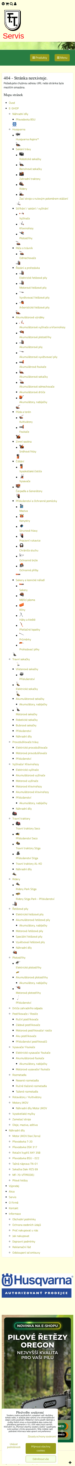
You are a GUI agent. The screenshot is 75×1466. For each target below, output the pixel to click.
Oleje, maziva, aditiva (25, 1125)
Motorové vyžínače (27, 781)
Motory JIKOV (20, 1102)
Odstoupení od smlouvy (26, 1252)
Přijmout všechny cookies (40, 1448)
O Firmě (13, 1202)
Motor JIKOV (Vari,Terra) (26, 1136)
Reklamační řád (21, 1247)
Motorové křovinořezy (29, 786)
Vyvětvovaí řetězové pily (30, 942)
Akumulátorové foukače (30, 1058)
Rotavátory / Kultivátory (27, 1097)
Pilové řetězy (20, 1180)
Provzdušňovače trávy (25, 742)
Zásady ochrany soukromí (42, 1436)
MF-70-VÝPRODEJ (23, 1175)
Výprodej (14, 1186)
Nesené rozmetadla (27, 1080)
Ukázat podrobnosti (13, 1445)
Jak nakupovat (20, 1236)
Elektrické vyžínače (27, 770)
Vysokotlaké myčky (23, 1114)
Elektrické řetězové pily (30, 914)
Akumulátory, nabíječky (33, 704)
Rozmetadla (19, 1075)
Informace (15, 1214)
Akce (12, 1191)
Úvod (12, 103)
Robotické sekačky (27, 720)
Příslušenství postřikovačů (31, 1041)
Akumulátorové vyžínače (30, 775)
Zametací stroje (21, 1119)
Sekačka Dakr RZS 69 (25, 1169)
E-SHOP (14, 108)
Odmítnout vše (41, 1459)
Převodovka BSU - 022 (25, 1158)
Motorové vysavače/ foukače (33, 1069)
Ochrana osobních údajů (26, 1225)
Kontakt (13, 1208)
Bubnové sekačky (26, 725)
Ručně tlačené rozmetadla (31, 1086)
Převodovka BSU (25, 119)
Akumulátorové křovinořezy (32, 792)
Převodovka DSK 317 (24, 1147)
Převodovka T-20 (22, 1141)
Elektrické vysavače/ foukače (33, 1053)
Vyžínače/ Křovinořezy (25, 764)
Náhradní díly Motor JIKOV (31, 1108)
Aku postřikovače (26, 1036)
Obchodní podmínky (24, 1219)
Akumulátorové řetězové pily (33, 920)
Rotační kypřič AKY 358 (26, 1152)
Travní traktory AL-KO (29, 864)
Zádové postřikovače (28, 1025)
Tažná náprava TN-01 (25, 1164)
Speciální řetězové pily (29, 936)
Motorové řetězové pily (29, 931)
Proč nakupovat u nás (25, 1230)
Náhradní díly (20, 114)
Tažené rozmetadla (27, 1091)
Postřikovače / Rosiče (25, 1014)
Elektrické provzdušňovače (31, 747)
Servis (13, 36)
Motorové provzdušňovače (31, 753)
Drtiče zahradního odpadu (27, 1008)
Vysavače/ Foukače (23, 1047)
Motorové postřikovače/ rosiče (34, 1030)
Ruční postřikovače (27, 1019)
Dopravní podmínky (23, 1241)
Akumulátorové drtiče (32, 392)
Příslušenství (23, 731)
